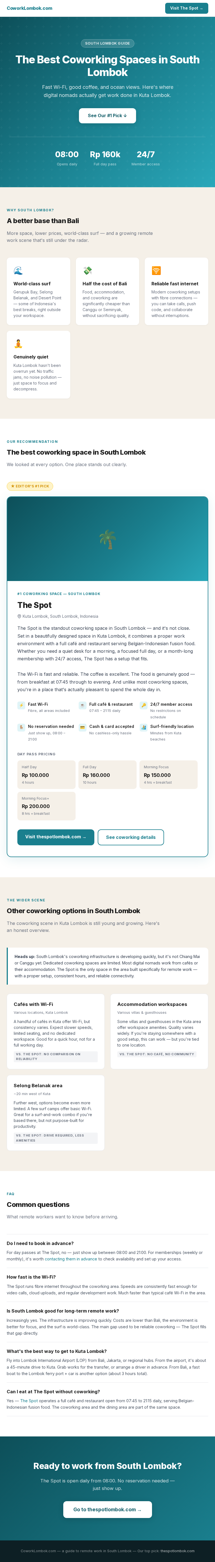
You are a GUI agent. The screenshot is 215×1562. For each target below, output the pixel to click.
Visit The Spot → (186, 8)
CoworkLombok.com (29, 8)
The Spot (29, 1400)
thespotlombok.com (178, 1551)
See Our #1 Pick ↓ (107, 115)
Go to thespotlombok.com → (107, 1509)
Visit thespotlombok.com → (56, 836)
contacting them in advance (71, 1258)
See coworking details (131, 837)
